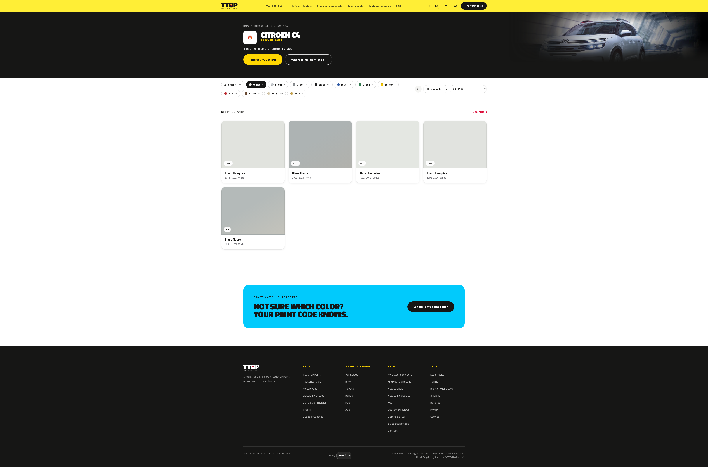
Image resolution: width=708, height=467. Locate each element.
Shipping (435, 395)
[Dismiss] (16, 459)
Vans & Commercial (314, 402)
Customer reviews (380, 6)
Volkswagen (352, 374)
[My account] (446, 6)
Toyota (349, 388)
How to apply (355, 6)
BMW (348, 381)
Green (368, 84)
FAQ (398, 6)
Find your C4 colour (263, 59)
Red (232, 93)
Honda (349, 395)
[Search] (418, 89)
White (258, 84)
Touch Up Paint (276, 6)
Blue (346, 84)
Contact (393, 430)
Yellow (390, 84)
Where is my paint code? (308, 59)
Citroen (277, 26)
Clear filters (479, 112)
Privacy (434, 409)
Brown (254, 93)
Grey (302, 84)
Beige (277, 93)
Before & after (396, 416)
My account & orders (400, 374)
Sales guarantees (398, 423)
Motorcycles (310, 388)
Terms (434, 381)
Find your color (473, 6)
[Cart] (455, 6)
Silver (280, 84)
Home (246, 26)
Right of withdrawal (442, 388)
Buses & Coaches (313, 416)
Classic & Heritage (313, 395)
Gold (298, 93)
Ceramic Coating (301, 6)
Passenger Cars (312, 381)
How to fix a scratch (399, 395)
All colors (232, 84)
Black (324, 84)
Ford (347, 402)
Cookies (435, 416)
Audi (347, 409)
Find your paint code (329, 6)
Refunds (435, 402)
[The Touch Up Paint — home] (229, 6)
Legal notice (437, 374)
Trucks (307, 409)
